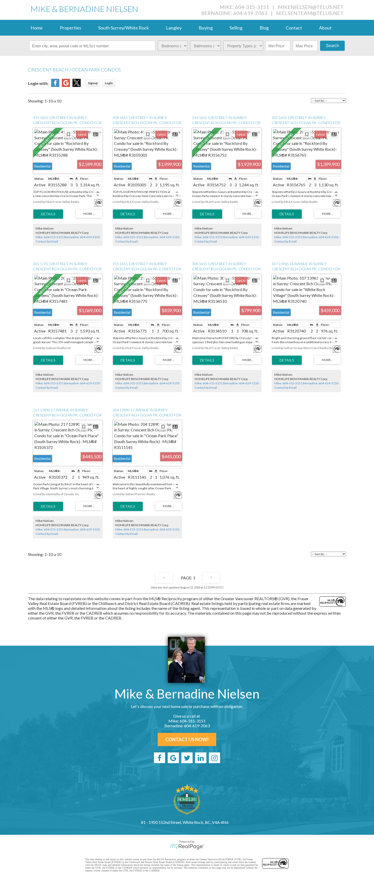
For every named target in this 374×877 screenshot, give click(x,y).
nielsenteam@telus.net (309, 13)
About (325, 28)
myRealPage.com (187, 846)
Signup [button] (93, 83)
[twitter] (187, 757)
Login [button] (109, 83)
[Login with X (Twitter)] (77, 85)
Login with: (38, 83)
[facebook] (159, 757)
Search (332, 45)
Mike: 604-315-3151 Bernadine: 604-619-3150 (68, 237)
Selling (235, 28)
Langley (174, 28)
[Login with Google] (66, 85)
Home (37, 28)
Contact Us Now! (187, 739)
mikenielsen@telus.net (310, 7)
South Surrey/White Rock (123, 28)
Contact (294, 28)
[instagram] (214, 757)
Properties (70, 28)
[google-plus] (173, 757)
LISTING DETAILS (48, 214)
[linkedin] (200, 757)
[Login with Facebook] (55, 85)
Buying (206, 28)
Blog (264, 28)
